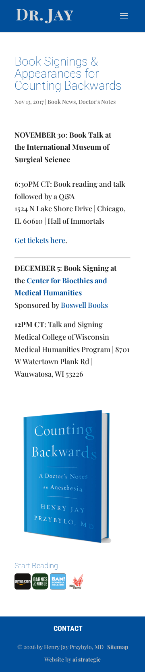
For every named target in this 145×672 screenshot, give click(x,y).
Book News (62, 101)
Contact (68, 628)
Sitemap (117, 647)
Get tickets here (39, 240)
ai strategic (86, 659)
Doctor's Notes (97, 101)
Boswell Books (84, 305)
